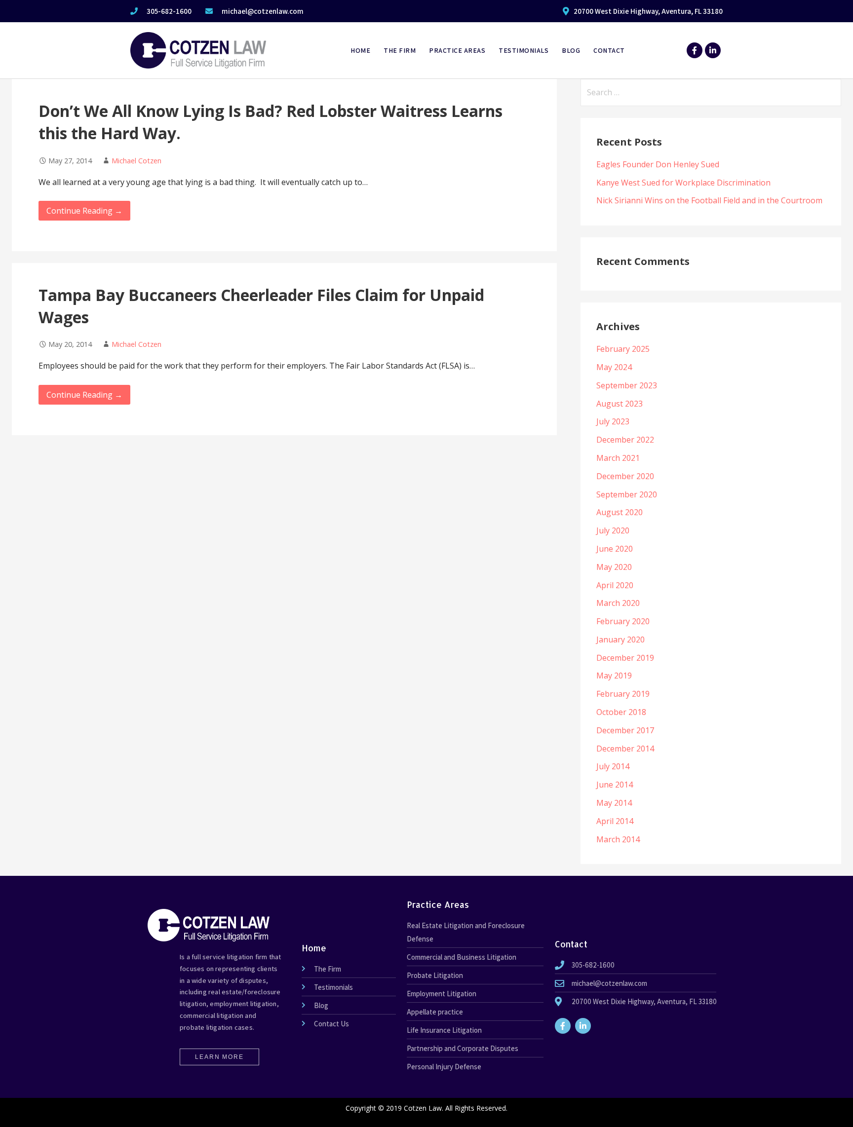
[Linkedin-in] (713, 50)
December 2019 (625, 657)
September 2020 (626, 494)
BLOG (571, 50)
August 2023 (619, 403)
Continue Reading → (84, 210)
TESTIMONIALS (523, 50)
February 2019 (623, 693)
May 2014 (614, 802)
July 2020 (612, 530)
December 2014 (625, 748)
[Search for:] (711, 92)
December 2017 (625, 730)
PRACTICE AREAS (457, 50)
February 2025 (623, 348)
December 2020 (625, 476)
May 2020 (614, 567)
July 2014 (612, 766)
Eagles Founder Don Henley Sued (657, 164)
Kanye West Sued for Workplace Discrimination (683, 182)
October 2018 (621, 712)
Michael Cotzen (136, 160)
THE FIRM (400, 50)
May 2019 (614, 675)
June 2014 (614, 784)
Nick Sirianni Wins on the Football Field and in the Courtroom (709, 200)
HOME (360, 50)
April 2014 (614, 821)
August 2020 (619, 512)
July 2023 (612, 421)
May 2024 (614, 367)
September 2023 (626, 385)
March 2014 (618, 839)
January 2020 (620, 639)
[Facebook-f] (694, 50)
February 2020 (623, 621)
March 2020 (618, 603)
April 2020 (614, 585)
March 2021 (618, 457)
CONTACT (609, 50)
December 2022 (625, 439)
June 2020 (614, 548)
